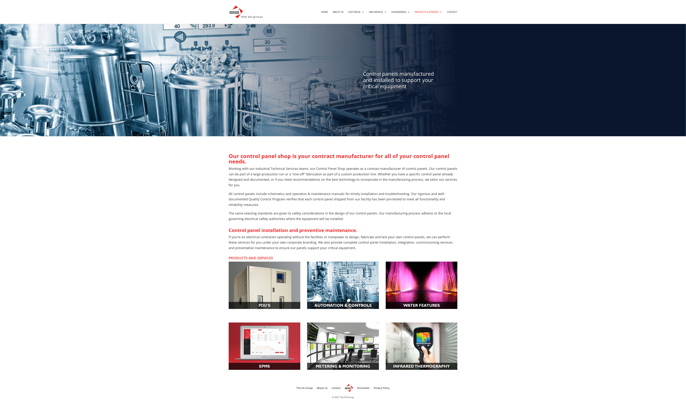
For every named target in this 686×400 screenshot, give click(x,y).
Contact (452, 12)
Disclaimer (363, 388)
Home (324, 12)
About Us (338, 12)
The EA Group (304, 388)
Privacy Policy (382, 388)
